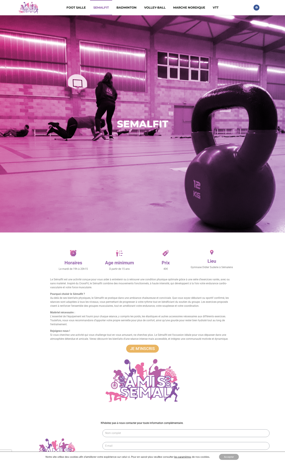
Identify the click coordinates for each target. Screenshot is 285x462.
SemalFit (101, 7)
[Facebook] (256, 8)
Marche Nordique (189, 7)
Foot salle (76, 7)
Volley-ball (155, 7)
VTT (216, 7)
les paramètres (182, 456)
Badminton (126, 7)
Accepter (229, 456)
